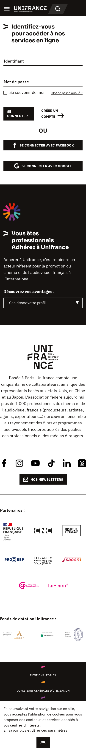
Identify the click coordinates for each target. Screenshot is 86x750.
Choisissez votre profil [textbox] (27, 302)
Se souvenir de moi (26, 92)
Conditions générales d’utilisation (43, 690)
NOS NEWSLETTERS (47, 479)
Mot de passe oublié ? (67, 93)
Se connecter (17, 113)
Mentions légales (43, 675)
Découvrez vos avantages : (29, 291)
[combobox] (43, 303)
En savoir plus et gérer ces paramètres (35, 730)
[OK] (43, 742)
